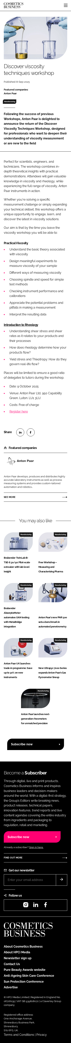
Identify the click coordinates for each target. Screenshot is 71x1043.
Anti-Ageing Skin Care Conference (29, 975)
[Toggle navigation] (66, 5)
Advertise (11, 987)
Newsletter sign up (17, 958)
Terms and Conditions (19, 1035)
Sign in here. (36, 847)
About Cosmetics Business (23, 946)
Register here (18, 411)
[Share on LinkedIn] (20, 432)
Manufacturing (9, 101)
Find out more (13, 857)
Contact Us (12, 964)
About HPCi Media (17, 952)
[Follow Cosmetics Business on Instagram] (26, 906)
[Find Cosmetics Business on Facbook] (45, 906)
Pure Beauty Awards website (24, 970)
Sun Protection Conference (24, 981)
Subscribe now (22, 744)
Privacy (41, 1035)
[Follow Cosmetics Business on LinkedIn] (36, 906)
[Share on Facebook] (31, 432)
